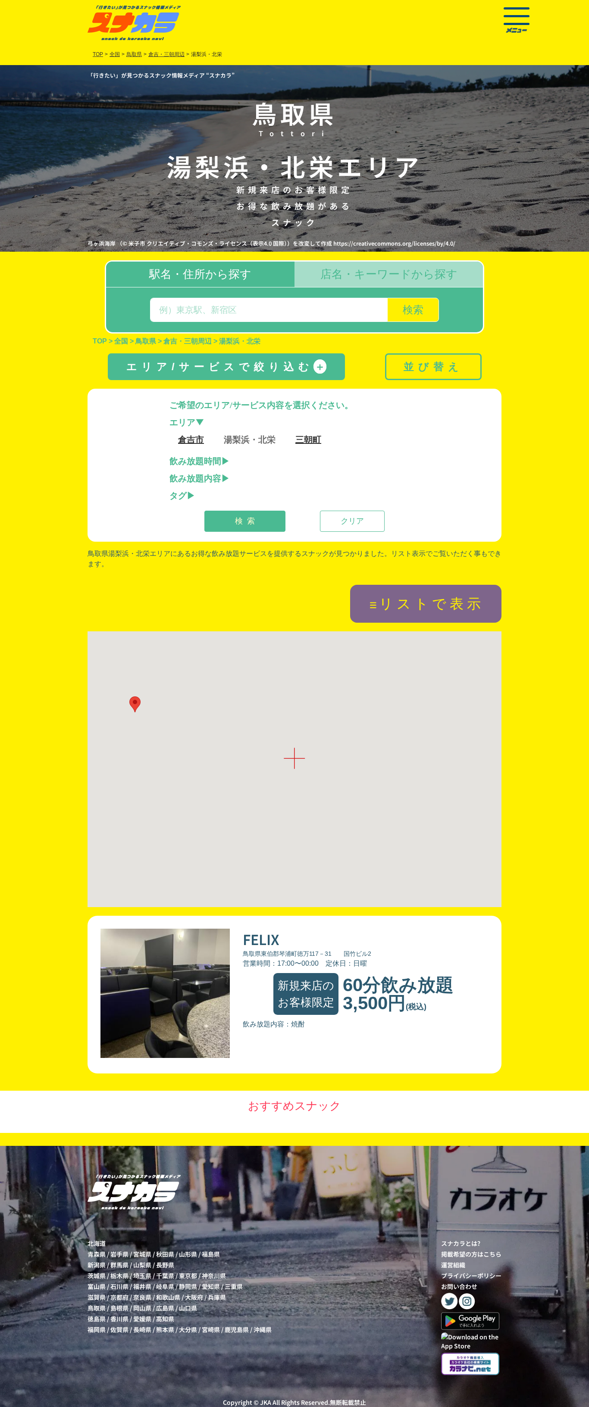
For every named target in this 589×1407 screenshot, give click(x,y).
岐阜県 (165, 1286)
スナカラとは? (460, 1243)
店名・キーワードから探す (388, 274)
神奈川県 (214, 1275)
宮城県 (142, 1254)
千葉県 (165, 1275)
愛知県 (211, 1286)
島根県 (119, 1308)
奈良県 (142, 1297)
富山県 (97, 1286)
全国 (115, 54)
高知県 (165, 1318)
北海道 (97, 1243)
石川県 (119, 1286)
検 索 (245, 521)
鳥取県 (97, 1308)
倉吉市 (191, 439)
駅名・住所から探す (200, 274)
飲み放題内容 (195, 478)
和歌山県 (168, 1297)
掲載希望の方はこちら (471, 1254)
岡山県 (142, 1308)
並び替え (433, 366)
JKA (265, 1402)
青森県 (97, 1254)
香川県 (119, 1318)
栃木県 (119, 1275)
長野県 (165, 1264)
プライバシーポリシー (471, 1275)
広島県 (165, 1308)
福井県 (142, 1286)
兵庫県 (217, 1297)
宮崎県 (211, 1329)
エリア (182, 422)
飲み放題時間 (195, 461)
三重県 (234, 1286)
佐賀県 (119, 1329)
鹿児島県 (237, 1329)
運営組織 (453, 1264)
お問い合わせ (459, 1286)
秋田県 (165, 1254)
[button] (135, 704)
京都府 (119, 1297)
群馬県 (119, 1264)
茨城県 (97, 1275)
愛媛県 (142, 1318)
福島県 (211, 1254)
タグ (178, 495)
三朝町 (308, 439)
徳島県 (97, 1318)
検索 (413, 309)
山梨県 (142, 1264)
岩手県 (119, 1254)
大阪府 (194, 1297)
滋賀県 (97, 1297)
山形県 (188, 1254)
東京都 (188, 1275)
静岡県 (188, 1286)
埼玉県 (142, 1275)
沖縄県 (263, 1329)
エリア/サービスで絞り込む (225, 366)
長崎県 (142, 1329)
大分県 (188, 1329)
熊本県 (165, 1329)
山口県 (188, 1308)
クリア (352, 521)
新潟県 (97, 1264)
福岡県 (97, 1329)
